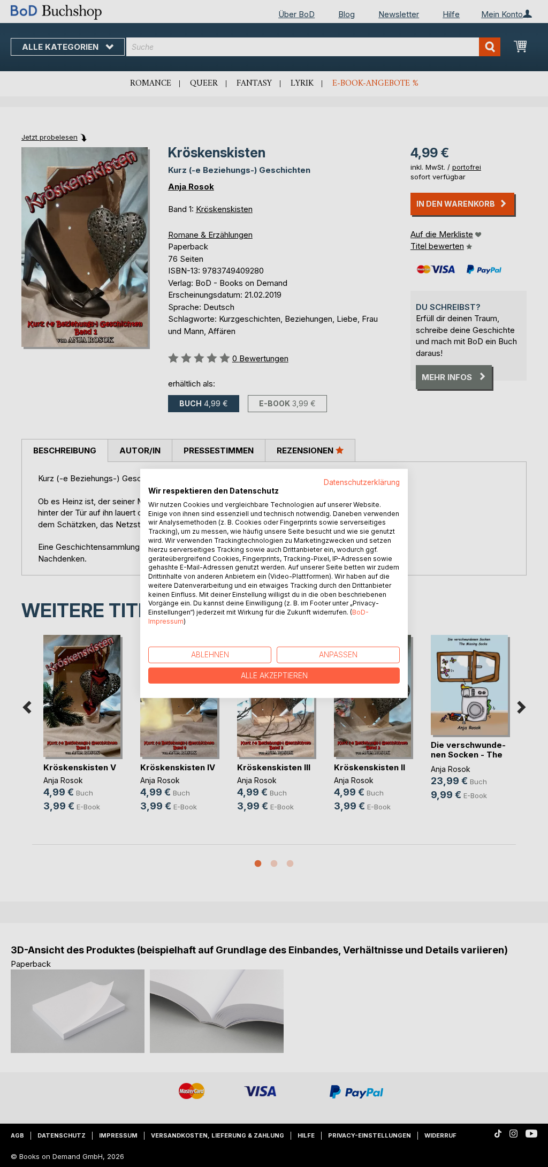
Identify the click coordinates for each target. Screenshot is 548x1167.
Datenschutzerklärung (362, 482)
